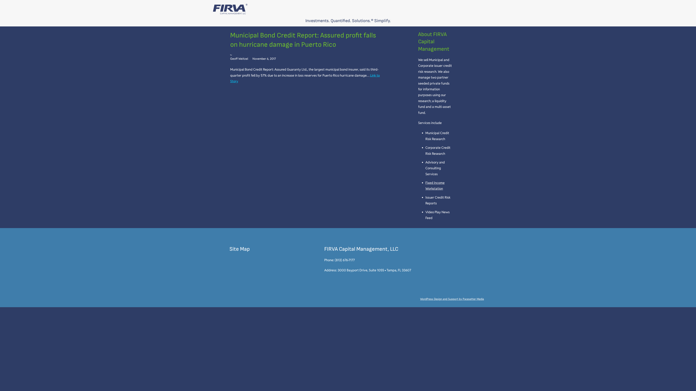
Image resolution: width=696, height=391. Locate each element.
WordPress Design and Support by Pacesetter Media (452, 299)
